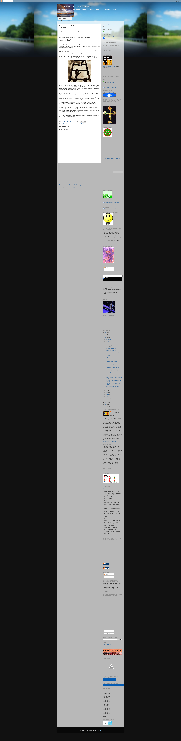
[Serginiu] (108, 225)
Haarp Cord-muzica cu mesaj (112, 352)
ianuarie (108, 400)
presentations (111, 186)
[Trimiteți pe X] (83, 122)
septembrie (108, 345)
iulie (107, 388)
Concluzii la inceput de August (112, 386)
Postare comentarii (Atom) (71, 187)
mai (107, 392)
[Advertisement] (79, 173)
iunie (107, 390)
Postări (106, 267)
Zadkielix (113, 411)
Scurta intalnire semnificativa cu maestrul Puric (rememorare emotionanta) (80, 123)
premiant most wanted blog (109, 66)
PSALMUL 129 (107, 488)
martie (107, 396)
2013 (106, 335)
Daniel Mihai (105, 24)
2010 (106, 404)
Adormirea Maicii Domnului (112, 369)
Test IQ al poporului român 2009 (112, 73)
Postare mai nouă (64, 185)
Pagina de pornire (79, 185)
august (107, 346)
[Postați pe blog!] (81, 122)
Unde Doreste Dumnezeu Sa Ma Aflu (112, 158)
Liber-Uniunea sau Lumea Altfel (74, 6)
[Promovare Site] (110, 87)
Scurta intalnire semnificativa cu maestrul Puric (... (113, 363)
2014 (106, 334)
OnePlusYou (111, 82)
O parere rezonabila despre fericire (113, 375)
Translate (68, 20)
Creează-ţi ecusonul (111, 24)
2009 (106, 406)
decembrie (108, 339)
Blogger (99, 730)
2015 (106, 332)
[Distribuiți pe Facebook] (84, 122)
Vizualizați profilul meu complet (110, 441)
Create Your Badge (111, 36)
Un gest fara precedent (111, 348)
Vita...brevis (108, 373)
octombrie (108, 343)
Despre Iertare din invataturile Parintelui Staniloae (112, 358)
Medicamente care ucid (111, 350)
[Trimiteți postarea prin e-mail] (78, 121)
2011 (106, 402)
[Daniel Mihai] (103, 26)
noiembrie (108, 341)
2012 (106, 337)
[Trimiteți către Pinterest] (85, 122)
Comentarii (107, 270)
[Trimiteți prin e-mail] (80, 122)
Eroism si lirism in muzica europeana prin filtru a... (111, 360)
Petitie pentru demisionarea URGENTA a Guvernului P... (112, 366)
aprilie (107, 394)
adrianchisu (119, 186)
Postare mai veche (94, 185)
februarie (108, 398)
